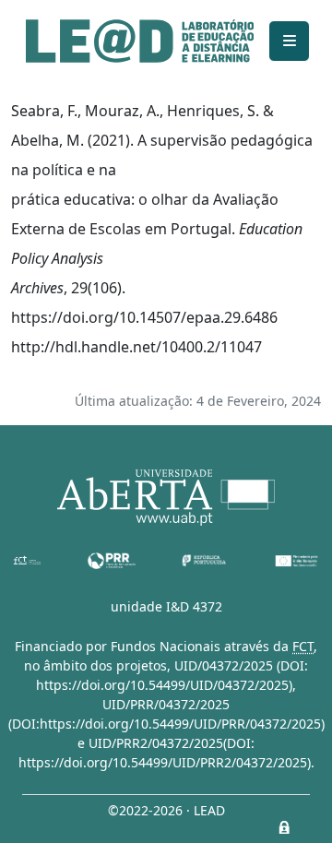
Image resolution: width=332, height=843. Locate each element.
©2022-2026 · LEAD (166, 810)
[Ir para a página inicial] (140, 41)
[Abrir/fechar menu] (289, 41)
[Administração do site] (284, 827)
